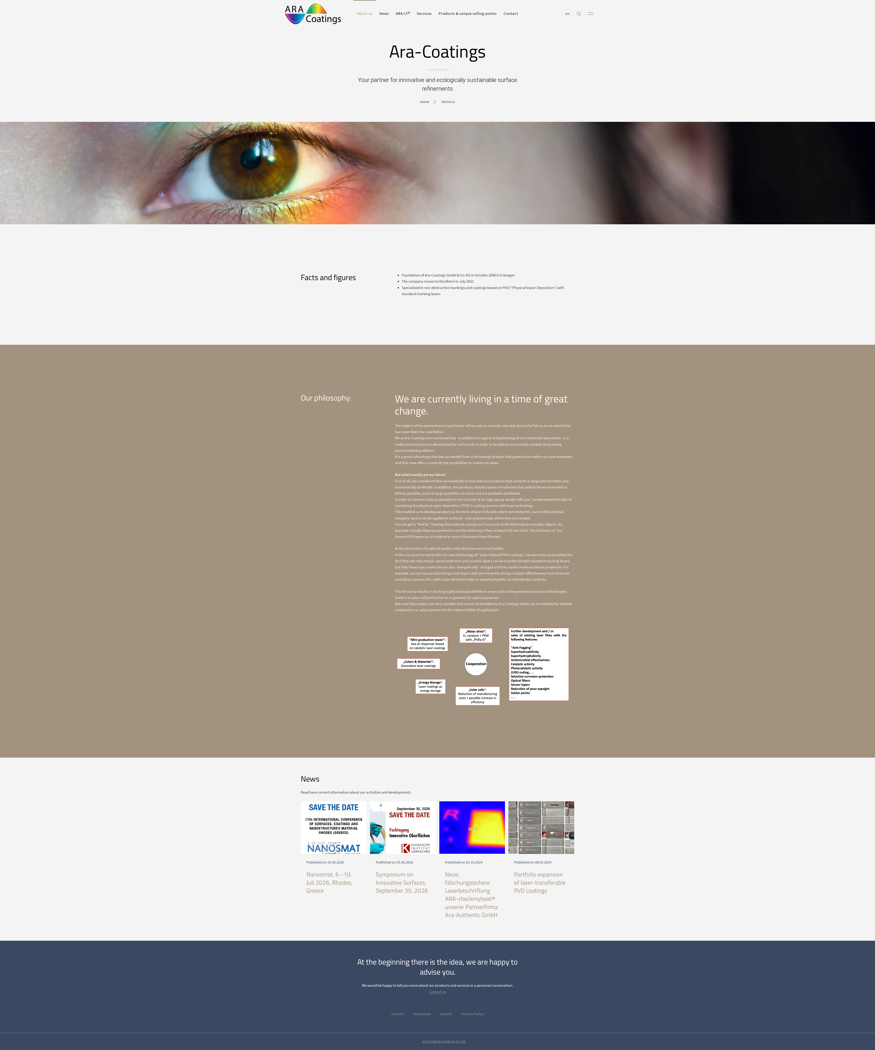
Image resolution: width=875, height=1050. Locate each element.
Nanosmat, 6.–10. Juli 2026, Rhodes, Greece (329, 882)
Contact (511, 13)
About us (365, 13)
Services (424, 13)
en (567, 13)
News (384, 13)
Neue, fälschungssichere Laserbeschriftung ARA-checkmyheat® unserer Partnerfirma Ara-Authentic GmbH (471, 894)
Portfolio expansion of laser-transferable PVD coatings (540, 882)
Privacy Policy (472, 1013)
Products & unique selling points (468, 13)
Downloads (422, 1013)
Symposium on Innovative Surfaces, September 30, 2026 (402, 882)
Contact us (437, 991)
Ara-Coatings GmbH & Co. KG (444, 1041)
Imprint (446, 1013)
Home (424, 101)
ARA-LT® (403, 13)
